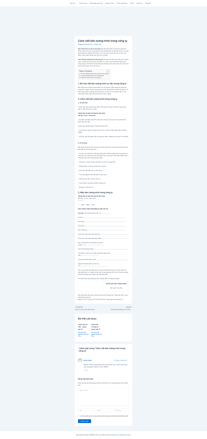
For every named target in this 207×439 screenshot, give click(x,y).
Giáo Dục (139, 3)
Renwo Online (87, 360)
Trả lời (85, 370)
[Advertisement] (103, 18)
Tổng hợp (148, 3)
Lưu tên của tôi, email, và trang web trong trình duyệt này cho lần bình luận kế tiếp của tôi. (104, 416)
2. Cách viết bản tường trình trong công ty (92, 75)
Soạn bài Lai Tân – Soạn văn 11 (82, 326)
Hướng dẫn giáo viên (96, 3)
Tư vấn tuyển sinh (121, 3)
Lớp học (72, 3)
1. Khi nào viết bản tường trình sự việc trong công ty (94, 73)
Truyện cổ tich (109, 3)
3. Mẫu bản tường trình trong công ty (90, 77)
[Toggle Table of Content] (107, 71)
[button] (75, 3)
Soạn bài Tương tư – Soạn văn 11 (95, 326)
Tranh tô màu (83, 3)
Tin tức (132, 3)
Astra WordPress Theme (123, 435)
